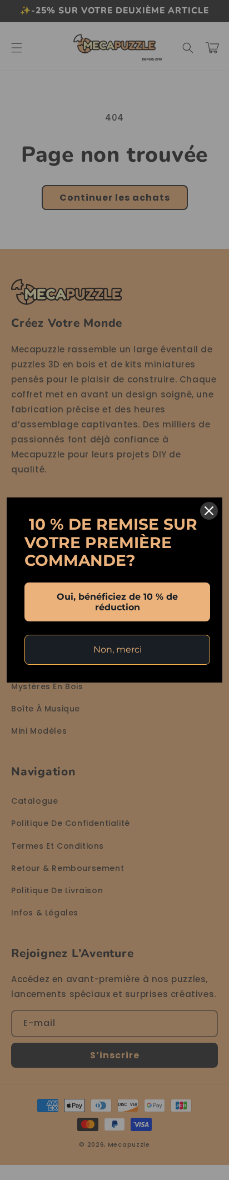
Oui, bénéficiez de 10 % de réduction (117, 602)
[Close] (209, 510)
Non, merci (117, 649)
